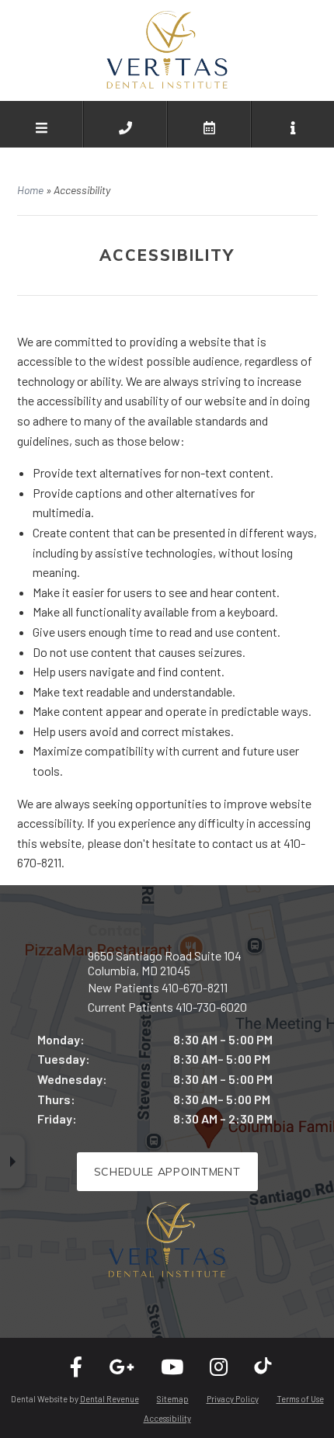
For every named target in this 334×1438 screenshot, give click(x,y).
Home (30, 189)
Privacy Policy (233, 1399)
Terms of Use (300, 1399)
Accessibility (167, 1418)
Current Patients (167, 1006)
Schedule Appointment (167, 1172)
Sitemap (173, 1399)
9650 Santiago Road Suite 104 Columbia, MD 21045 (165, 963)
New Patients (158, 987)
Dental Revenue (109, 1399)
